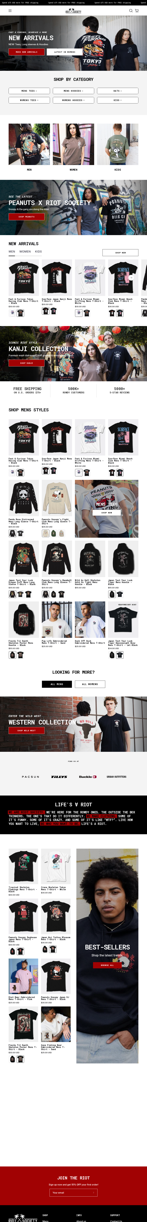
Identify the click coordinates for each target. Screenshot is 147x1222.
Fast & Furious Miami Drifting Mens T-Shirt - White (89, 301)
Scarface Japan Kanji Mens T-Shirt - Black (57, 300)
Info (79, 1215)
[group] (73, 288)
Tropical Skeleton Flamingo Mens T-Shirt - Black (23, 889)
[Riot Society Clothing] (73, 10)
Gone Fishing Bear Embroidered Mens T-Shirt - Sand (53, 1047)
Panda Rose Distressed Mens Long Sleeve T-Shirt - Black (23, 521)
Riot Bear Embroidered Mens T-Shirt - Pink (22, 998)
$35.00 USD (14, 527)
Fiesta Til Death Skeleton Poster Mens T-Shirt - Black (23, 1047)
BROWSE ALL (107, 965)
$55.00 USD (80, 588)
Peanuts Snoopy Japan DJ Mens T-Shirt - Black (55, 998)
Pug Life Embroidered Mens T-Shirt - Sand (54, 642)
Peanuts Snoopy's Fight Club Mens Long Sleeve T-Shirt (56, 521)
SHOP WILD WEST (26, 730)
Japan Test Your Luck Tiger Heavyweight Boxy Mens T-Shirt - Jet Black (123, 643)
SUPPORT (115, 1215)
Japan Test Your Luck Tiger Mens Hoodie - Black (120, 582)
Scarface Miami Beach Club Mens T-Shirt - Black (120, 301)
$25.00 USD (47, 646)
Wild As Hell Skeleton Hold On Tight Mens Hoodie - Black (87, 582)
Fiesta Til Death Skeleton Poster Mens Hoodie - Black (21, 643)
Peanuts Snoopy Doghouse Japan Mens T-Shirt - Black (23, 939)
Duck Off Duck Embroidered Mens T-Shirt (90, 642)
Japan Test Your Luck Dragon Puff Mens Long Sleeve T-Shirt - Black (22, 582)
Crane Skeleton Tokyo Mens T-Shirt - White (53, 888)
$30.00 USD (14, 306)
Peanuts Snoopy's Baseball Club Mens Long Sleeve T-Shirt (57, 582)
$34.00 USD (113, 648)
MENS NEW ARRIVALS (26, 52)
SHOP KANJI (26, 363)
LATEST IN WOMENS (64, 52)
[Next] (131, 278)
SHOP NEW (120, 252)
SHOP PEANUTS (26, 216)
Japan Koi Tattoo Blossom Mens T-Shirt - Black (55, 938)
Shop (45, 1215)
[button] (131, 11)
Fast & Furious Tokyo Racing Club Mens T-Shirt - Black (23, 301)
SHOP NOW (106, 512)
